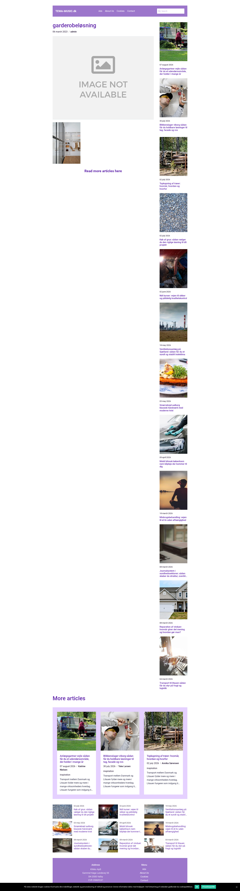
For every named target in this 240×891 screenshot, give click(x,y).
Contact (131, 11)
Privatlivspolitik (208, 887)
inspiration (65, 774)
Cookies (120, 11)
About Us (109, 11)
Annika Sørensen (170, 763)
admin (73, 31)
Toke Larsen (124, 766)
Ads (100, 11)
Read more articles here (103, 171)
